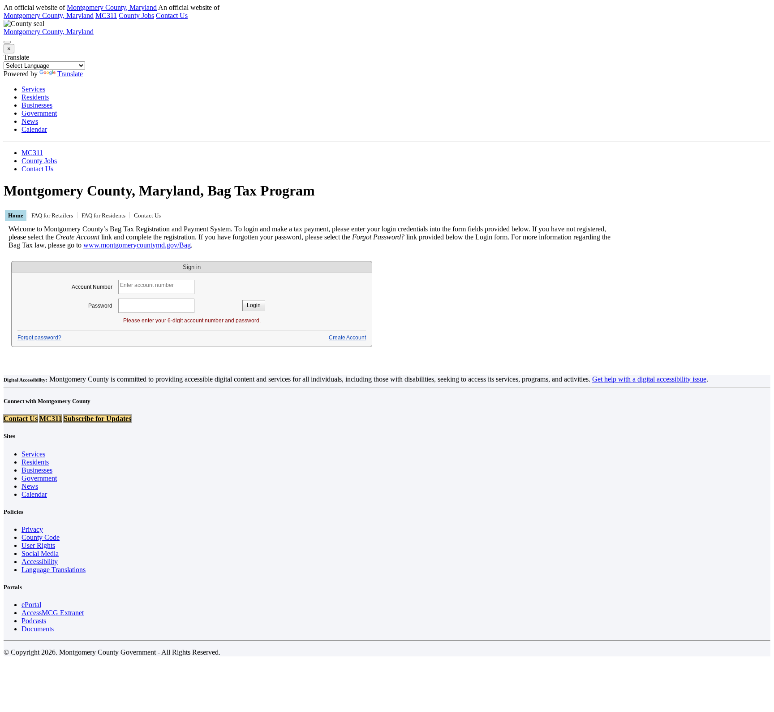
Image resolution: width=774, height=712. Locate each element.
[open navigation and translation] (7, 42)
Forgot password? (39, 337)
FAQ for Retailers (52, 215)
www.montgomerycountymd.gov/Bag (137, 245)
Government (39, 113)
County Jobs (136, 15)
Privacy (32, 529)
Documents (38, 629)
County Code (41, 537)
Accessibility (40, 561)
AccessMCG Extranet (53, 612)
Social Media (40, 553)
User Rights (38, 545)
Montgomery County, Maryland (112, 7)
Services (33, 89)
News (30, 121)
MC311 (106, 15)
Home (15, 215)
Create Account (347, 337)
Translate (16, 57)
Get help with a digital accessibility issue (649, 379)
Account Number (93, 287)
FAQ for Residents (103, 215)
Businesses (37, 105)
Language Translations (54, 569)
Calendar (34, 129)
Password (101, 306)
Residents (35, 97)
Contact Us (172, 15)
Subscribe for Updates (97, 418)
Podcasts (34, 621)
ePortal (31, 604)
